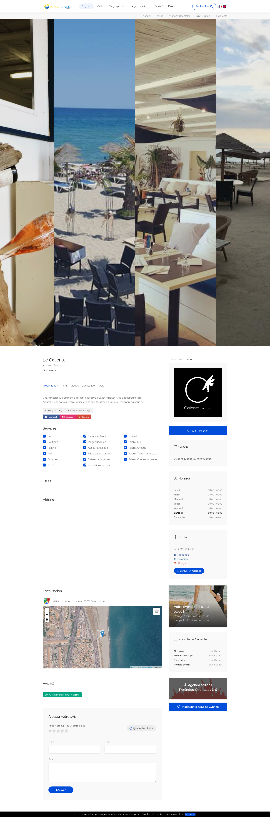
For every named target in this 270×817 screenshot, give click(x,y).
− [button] (47, 615)
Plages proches (117, 6)
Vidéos (74, 385)
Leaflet (133, 667)
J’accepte (190, 814)
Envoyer (61, 790)
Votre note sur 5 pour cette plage (66, 725)
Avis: (51, 759)
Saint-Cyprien (53, 365)
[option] (175, 182)
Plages (85, 6)
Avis (101, 385)
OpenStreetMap (146, 667)
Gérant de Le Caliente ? (183, 359)
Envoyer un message (79, 410)
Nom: (52, 742)
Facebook (52, 417)
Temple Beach (182, 664)
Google (85, 417)
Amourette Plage (183, 655)
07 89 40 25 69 (54, 410)
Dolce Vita (179, 660)
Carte (100, 6)
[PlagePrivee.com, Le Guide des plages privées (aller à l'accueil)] (57, 6)
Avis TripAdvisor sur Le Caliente (64, 695)
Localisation (89, 385)
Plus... (171, 6)
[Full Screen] (47, 619)
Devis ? (159, 6)
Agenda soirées (140, 6)
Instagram (69, 417)
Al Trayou (179, 651)
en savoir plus (174, 814)
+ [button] (47, 610)
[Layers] (156, 611)
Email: (108, 742)
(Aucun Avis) (49, 370)
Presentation (50, 385)
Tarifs (64, 385)
